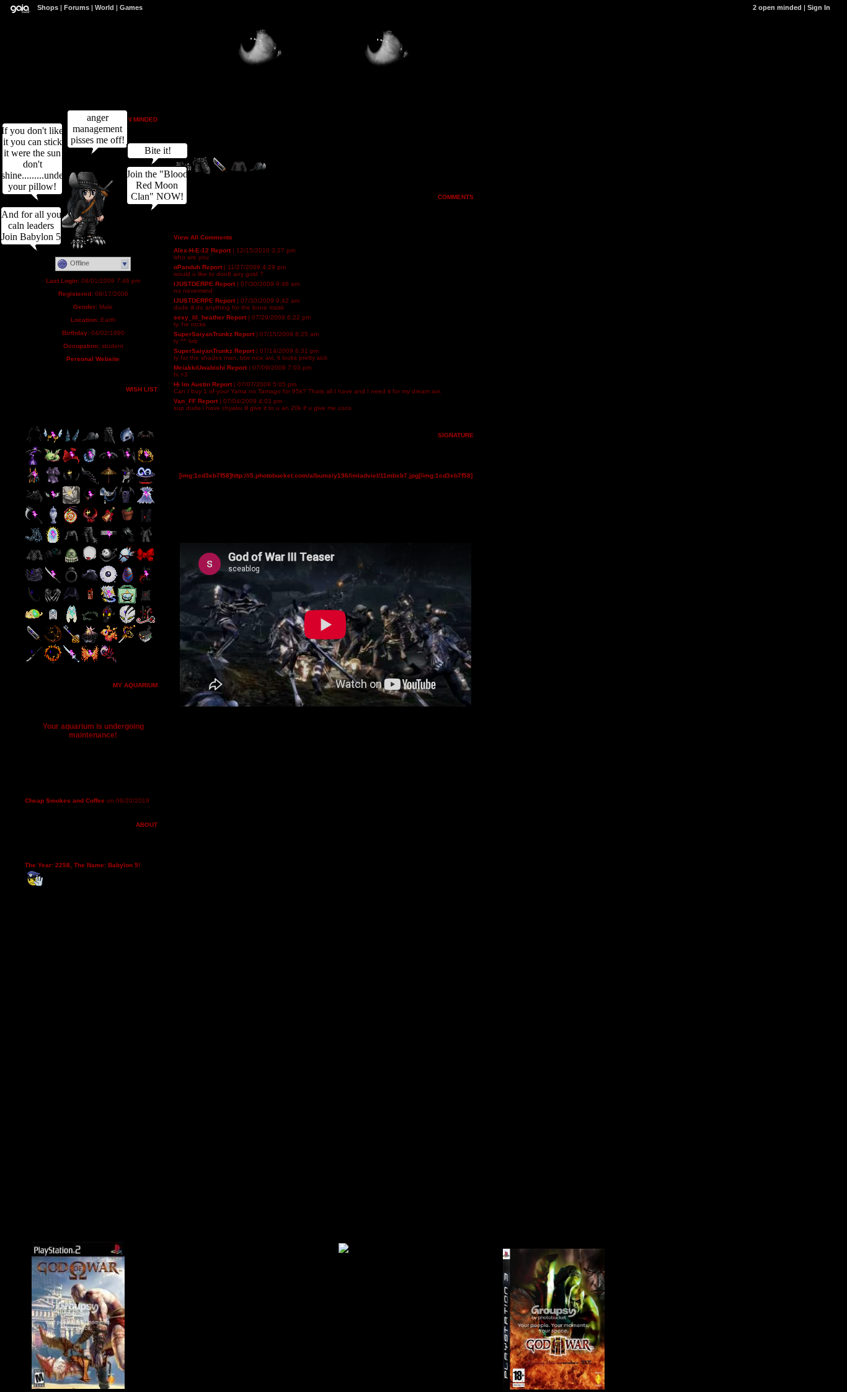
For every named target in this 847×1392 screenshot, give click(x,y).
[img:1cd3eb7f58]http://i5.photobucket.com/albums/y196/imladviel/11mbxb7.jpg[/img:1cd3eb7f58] (325, 475)
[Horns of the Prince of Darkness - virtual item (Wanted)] (90, 522)
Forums (76, 7)
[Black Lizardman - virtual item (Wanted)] (34, 601)
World (104, 7)
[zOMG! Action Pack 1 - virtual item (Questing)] (145, 641)
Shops (47, 7)
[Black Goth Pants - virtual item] (201, 172)
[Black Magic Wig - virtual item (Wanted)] (127, 541)
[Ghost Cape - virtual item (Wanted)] (90, 581)
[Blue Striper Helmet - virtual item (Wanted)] (127, 442)
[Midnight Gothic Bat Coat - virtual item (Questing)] (145, 541)
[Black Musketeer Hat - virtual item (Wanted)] (90, 442)
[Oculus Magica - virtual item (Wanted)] (52, 502)
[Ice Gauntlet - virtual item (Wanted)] (90, 462)
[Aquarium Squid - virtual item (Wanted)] (71, 621)
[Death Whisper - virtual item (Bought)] (90, 482)
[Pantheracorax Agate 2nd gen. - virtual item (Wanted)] (127, 581)
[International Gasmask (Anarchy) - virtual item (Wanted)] (108, 621)
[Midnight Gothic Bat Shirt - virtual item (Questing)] (34, 561)
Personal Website (93, 358)
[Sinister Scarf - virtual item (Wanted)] (52, 561)
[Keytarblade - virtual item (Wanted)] (71, 641)
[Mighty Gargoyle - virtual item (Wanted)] (71, 502)
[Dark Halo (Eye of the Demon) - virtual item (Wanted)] (34, 462)
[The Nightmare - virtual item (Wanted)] (52, 641)
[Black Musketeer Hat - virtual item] (257, 172)
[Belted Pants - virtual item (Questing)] (90, 541)
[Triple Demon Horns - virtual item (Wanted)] (71, 482)
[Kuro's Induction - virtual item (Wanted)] (127, 641)
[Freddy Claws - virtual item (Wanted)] (52, 601)
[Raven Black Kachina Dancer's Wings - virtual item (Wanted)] (71, 601)
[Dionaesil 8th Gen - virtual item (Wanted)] (127, 522)
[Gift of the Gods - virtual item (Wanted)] (34, 482)
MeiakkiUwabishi (199, 367)
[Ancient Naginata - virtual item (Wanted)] (34, 661)
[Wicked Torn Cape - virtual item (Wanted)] (34, 502)
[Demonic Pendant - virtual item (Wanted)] (90, 502)
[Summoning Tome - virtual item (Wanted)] (108, 601)
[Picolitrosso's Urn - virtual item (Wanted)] (52, 522)
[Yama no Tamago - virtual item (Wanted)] (71, 561)
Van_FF (185, 401)
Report (221, 250)
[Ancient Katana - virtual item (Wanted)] (52, 581)
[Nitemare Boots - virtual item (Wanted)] (34, 541)
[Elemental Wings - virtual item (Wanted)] (90, 661)
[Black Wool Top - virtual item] (238, 172)
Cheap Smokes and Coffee (65, 800)
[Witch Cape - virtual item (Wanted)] (34, 442)
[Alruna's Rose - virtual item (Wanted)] (108, 661)
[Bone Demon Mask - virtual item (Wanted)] (127, 621)
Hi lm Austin (192, 384)
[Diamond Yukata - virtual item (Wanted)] (52, 482)
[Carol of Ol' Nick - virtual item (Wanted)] (108, 522)
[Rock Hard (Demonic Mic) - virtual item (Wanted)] (145, 581)
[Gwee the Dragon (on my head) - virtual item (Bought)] (52, 462)
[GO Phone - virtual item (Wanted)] (90, 601)
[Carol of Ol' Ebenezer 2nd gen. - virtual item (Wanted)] (108, 502)
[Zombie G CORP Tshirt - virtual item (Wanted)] (145, 601)
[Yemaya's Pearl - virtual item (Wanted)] (108, 581)
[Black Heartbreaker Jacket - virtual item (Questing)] (145, 621)
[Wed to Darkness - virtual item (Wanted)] (90, 641)
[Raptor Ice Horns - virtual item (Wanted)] (71, 442)
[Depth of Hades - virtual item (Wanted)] (52, 661)
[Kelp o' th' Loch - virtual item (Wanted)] (90, 621)
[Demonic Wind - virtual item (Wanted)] (34, 581)
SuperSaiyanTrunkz (203, 334)
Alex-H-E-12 (191, 250)
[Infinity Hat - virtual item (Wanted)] (145, 482)
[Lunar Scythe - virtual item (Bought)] (34, 522)
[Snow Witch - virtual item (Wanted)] (145, 502)
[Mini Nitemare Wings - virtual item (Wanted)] (108, 462)
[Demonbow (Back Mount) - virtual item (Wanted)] (145, 442)
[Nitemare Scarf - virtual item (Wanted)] (127, 462)
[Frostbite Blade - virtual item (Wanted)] (71, 661)
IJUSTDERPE (193, 283)
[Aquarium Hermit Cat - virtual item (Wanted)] (34, 621)
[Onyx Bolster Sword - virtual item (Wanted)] (34, 641)
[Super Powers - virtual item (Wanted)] (52, 541)
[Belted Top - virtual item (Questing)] (71, 541)
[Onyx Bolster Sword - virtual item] (220, 172)
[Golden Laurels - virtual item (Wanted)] (145, 462)
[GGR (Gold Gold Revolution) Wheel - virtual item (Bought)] (71, 522)
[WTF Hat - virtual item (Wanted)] (127, 482)
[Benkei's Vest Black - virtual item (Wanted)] (145, 522)
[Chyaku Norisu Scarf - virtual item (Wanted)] (71, 462)
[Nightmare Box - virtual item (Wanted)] (127, 502)
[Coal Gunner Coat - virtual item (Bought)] (108, 442)
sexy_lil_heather (199, 317)
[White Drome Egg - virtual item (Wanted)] (127, 561)
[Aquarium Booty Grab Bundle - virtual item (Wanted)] (127, 601)
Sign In (818, 7)
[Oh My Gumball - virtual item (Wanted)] (108, 561)
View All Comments (203, 237)
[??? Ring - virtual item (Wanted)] (71, 581)
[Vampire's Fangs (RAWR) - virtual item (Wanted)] (90, 561)
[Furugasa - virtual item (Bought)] (108, 482)
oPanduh (187, 267)
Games (131, 7)
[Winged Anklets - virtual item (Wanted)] (52, 442)
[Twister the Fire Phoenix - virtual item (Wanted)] (108, 641)
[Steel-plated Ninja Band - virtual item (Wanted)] (108, 541)
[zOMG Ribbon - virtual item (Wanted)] (145, 561)
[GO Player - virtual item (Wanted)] (52, 621)
